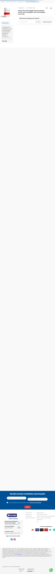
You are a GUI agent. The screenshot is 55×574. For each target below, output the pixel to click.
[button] (50, 8)
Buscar (38, 22)
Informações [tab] (5, 23)
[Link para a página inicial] (3, 1)
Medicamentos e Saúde (11, 1)
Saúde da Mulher (20, 1)
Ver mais (4, 41)
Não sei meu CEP (47, 21)
